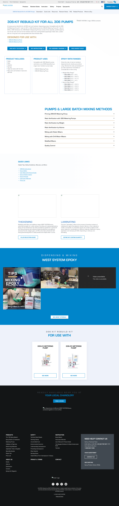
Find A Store (59, 401)
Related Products (78, 11)
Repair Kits (9, 453)
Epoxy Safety (23, 171)
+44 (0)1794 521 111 (103, 444)
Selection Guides (35, 6)
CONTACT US (91, 457)
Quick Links (47, 11)
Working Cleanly (35, 439)
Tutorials (57, 448)
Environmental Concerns (37, 444)
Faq (71, 11)
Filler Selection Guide (28, 237)
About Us (5, 2)
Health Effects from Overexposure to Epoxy (42, 455)
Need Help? (61, 2)
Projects (58, 6)
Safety (52, 6)
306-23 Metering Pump (15, 40)
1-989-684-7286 (90, 448)
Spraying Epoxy (34, 453)
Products (25, 6)
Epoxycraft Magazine (11, 471)
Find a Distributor (14, 2)
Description (39, 11)
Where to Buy (88, 11)
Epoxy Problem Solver (26, 174)
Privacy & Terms (36, 459)
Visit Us (8, 464)
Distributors (9, 466)
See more (45, 375)
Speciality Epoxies (10, 451)
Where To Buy (111, 6)
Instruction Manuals (25, 178)
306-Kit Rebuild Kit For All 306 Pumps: (24, 11)
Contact (58, 459)
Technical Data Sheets (36, 437)
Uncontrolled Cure (35, 442)
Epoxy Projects (24, 176)
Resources (55, 11)
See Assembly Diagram (56, 48)
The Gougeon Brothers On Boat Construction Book (67, 445)
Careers (8, 469)
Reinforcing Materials (11, 446)
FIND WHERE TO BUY (77, 48)
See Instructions (36, 48)
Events (7, 462)
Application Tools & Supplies (13, 449)
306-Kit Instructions (25, 169)
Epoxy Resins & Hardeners (13, 439)
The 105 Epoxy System (12, 437)
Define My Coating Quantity (72, 237)
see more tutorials (59, 317)
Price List (22, 180)
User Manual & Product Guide (28, 173)
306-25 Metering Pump (15, 42)
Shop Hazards (34, 451)
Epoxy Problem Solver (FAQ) (92, 465)
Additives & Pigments (11, 444)
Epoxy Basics (58, 437)
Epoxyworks (23, 2)
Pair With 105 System (17, 48)
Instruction (44, 6)
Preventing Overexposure (37, 449)
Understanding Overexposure (38, 446)
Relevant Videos (63, 11)
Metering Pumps (10, 442)
